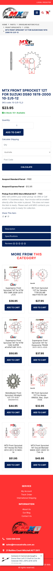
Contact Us (27, 516)
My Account (26, 491)
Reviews (9, 243)
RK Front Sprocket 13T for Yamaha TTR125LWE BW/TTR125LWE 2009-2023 (40, 292)
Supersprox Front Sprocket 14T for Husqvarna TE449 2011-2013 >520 (40, 343)
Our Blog (26, 512)
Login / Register (44, 2)
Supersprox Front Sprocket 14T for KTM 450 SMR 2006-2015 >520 (13, 291)
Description (10, 229)
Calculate (26, 167)
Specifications (11, 236)
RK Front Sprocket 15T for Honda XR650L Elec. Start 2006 (39, 396)
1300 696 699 (13, 539)
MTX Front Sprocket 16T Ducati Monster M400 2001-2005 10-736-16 (39, 448)
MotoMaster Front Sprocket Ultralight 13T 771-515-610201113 (13, 396)
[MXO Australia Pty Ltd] (15, 12)
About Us (26, 509)
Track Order (26, 494)
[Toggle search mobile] (42, 13)
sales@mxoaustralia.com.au (20, 544)
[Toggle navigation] (37, 12)
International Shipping (26, 498)
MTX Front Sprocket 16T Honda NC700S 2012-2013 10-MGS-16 (13, 448)
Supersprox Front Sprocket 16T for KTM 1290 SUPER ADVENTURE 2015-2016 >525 (13, 345)
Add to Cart (13, 132)
